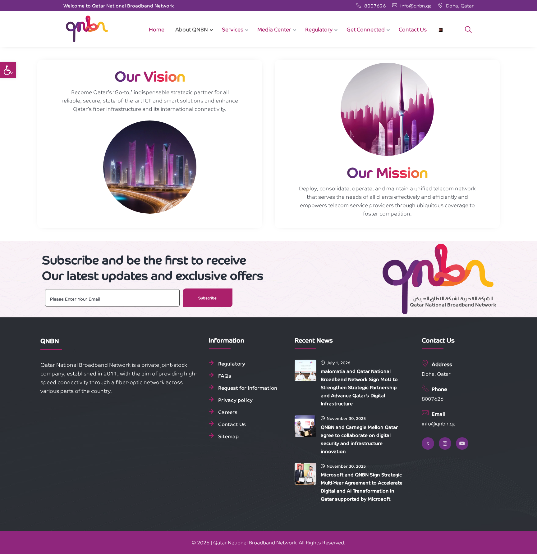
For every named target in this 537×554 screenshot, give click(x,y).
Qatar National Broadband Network (254, 542)
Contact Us (232, 424)
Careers (227, 412)
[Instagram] (445, 443)
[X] (428, 443)
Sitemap (228, 436)
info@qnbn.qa (415, 5)
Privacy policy (235, 399)
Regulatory (231, 363)
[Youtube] (462, 443)
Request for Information (247, 387)
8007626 (375, 5)
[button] (8, 70)
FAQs (224, 375)
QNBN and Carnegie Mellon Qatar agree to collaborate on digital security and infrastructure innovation (359, 439)
